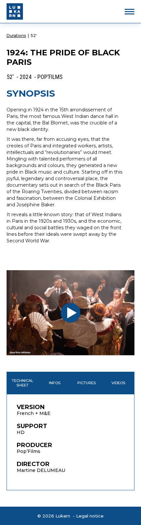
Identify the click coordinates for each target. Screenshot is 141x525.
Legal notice (90, 515)
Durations (16, 35)
